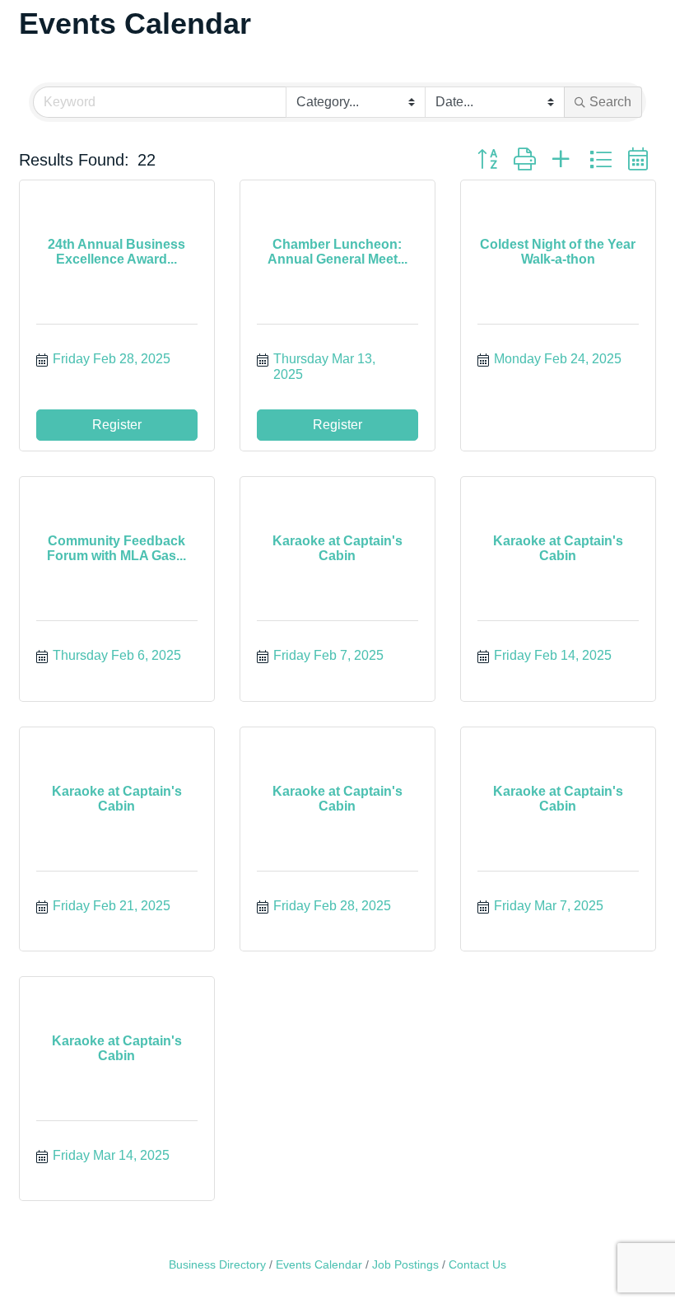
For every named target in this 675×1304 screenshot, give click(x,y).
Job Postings (405, 1265)
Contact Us (477, 1265)
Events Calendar (319, 1265)
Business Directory (217, 1265)
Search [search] (610, 102)
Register (117, 425)
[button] (487, 160)
